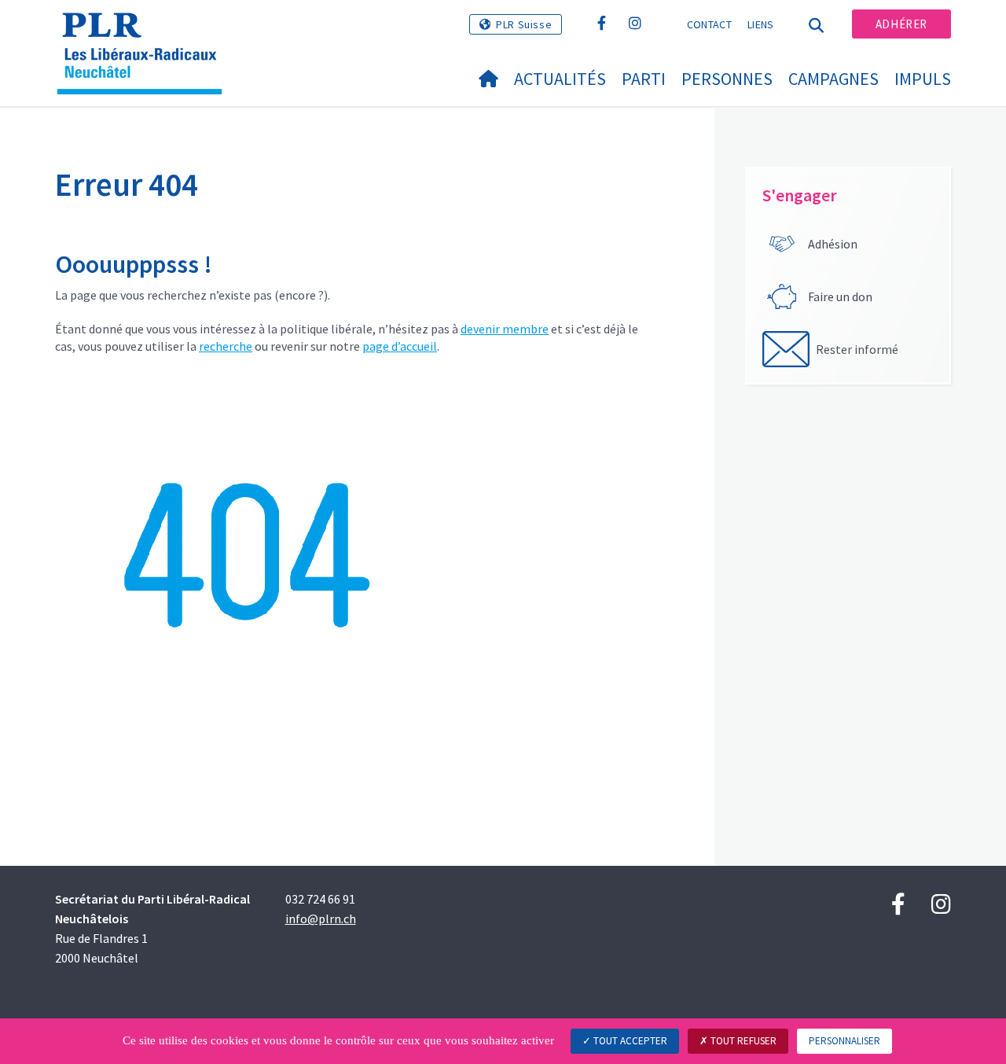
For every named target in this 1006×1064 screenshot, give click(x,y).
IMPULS (922, 79)
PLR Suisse (524, 24)
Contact (709, 24)
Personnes (727, 79)
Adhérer (901, 24)
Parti (644, 79)
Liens (760, 24)
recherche (225, 346)
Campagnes (833, 79)
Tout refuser (742, 1040)
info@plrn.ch (320, 918)
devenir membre (505, 329)
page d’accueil (399, 346)
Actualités (560, 79)
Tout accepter (629, 1040)
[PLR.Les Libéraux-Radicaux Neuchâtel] (145, 32)
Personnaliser (844, 1040)
